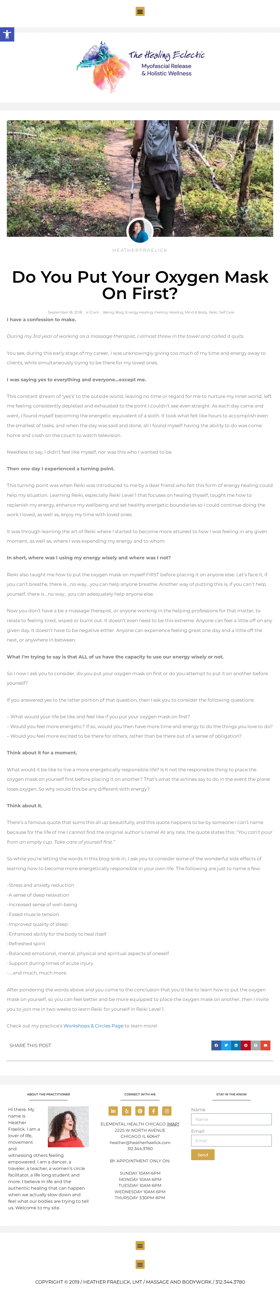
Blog (119, 312)
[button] (140, 11)
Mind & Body (196, 312)
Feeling (161, 312)
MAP (173, 1124)
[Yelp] (126, 1111)
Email (198, 1131)
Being (108, 312)
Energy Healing (139, 312)
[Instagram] (166, 1111)
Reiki (213, 312)
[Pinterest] (140, 1111)
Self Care (226, 312)
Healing (176, 312)
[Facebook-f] (153, 1111)
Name (198, 1109)
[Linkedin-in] (113, 1111)
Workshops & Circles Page (93, 1026)
